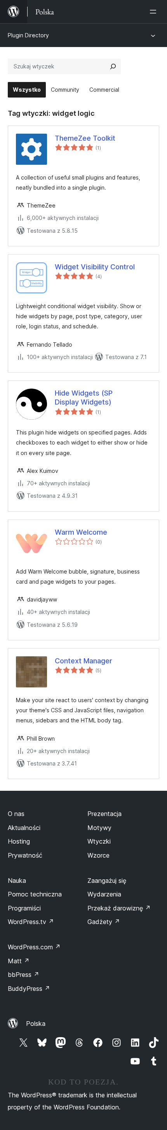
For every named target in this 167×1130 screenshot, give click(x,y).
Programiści (24, 908)
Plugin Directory (28, 35)
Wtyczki (99, 841)
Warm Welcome (81, 532)
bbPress (23, 974)
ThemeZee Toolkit (85, 138)
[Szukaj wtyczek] (113, 66)
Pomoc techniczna (35, 894)
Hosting (19, 841)
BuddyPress (29, 988)
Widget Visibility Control (95, 267)
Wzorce (98, 855)
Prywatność (25, 855)
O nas (16, 814)
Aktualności (24, 828)
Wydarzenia (104, 894)
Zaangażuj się (106, 880)
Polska (35, 1023)
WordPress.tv (31, 922)
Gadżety (103, 922)
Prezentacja (104, 814)
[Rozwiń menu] (154, 11)
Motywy (99, 828)
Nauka (17, 880)
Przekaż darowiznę (119, 908)
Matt (19, 961)
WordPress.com (34, 947)
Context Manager (83, 661)
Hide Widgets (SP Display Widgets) (84, 397)
